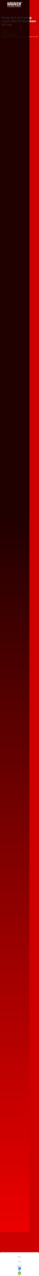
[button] (2, 10)
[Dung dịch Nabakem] (15, 8)
